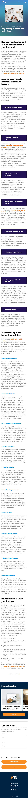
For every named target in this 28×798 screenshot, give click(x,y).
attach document (14, 761)
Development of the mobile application (12, 605)
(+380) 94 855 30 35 (14, 785)
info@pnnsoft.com (14, 786)
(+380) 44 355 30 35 (14, 783)
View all (14, 714)
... (6, 26)
